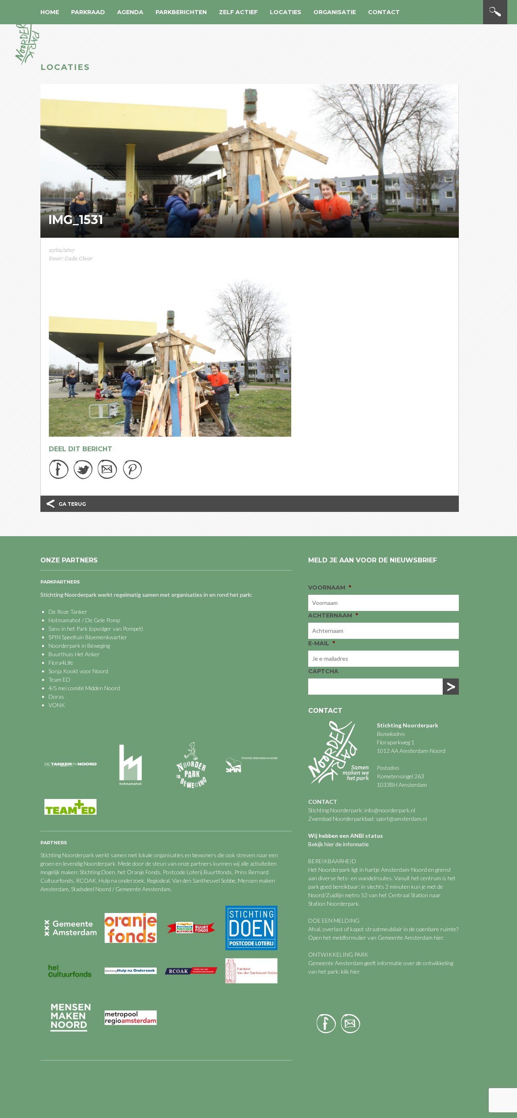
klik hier (349, 971)
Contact (384, 12)
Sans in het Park (68, 628)
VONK (56, 705)
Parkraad (88, 12)
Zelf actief (238, 12)
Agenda (130, 12)
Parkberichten (181, 12)
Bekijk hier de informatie (338, 844)
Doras (56, 696)
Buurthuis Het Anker (74, 654)
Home (49, 12)
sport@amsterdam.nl (401, 818)
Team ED (59, 679)
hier (438, 937)
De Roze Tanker (67, 611)
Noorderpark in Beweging (79, 645)
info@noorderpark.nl (389, 810)
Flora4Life (60, 662)
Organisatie (334, 12)
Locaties (285, 12)
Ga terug (72, 504)
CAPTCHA (323, 671)
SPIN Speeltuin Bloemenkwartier (87, 637)
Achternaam (333, 615)
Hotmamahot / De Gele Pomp (84, 620)
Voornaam (329, 587)
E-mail (321, 643)
